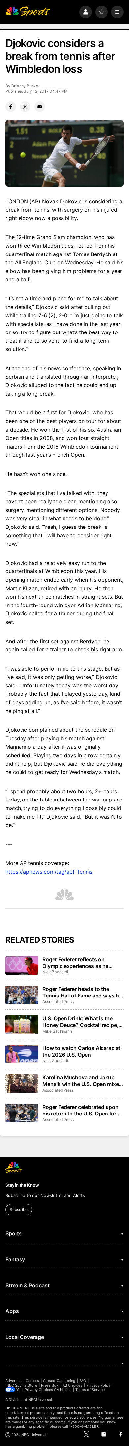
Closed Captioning (59, 1380)
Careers (32, 1380)
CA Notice (62, 1389)
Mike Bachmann (57, 1031)
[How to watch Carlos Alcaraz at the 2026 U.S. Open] (21, 1054)
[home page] (27, 12)
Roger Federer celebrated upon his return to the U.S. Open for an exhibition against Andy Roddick (80, 1110)
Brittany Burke (24, 85)
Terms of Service (90, 1389)
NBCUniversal (40, 1399)
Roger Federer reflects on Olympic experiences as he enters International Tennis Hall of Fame (81, 962)
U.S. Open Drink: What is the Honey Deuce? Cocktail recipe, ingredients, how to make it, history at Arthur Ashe (80, 1021)
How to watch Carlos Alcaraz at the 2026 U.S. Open (81, 1051)
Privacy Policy (98, 1385)
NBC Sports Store (21, 1385)
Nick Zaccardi (55, 971)
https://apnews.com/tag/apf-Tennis (48, 871)
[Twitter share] (25, 106)
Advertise (13, 1380)
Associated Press (58, 1001)
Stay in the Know (22, 1185)
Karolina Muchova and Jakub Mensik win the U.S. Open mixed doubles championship (82, 1080)
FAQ (82, 1380)
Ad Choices (73, 1385)
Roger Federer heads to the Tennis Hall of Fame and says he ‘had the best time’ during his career (82, 992)
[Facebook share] (10, 106)
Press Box (50, 1385)
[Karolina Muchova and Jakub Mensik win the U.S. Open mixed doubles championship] (21, 1083)
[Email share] (39, 106)
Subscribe (19, 1209)
